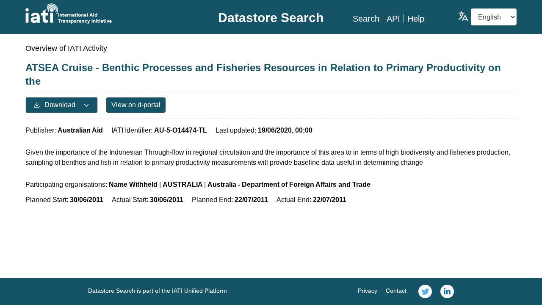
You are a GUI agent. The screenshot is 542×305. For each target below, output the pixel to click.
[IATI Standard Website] (107, 13)
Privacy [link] (367, 290)
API (393, 18)
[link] (425, 291)
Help (415, 18)
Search (366, 18)
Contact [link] (396, 290)
